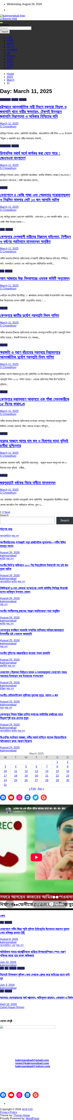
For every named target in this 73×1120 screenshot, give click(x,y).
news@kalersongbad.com (32, 1063)
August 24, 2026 (10, 724)
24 (5, 780)
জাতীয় (9, 37)
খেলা (9, 52)
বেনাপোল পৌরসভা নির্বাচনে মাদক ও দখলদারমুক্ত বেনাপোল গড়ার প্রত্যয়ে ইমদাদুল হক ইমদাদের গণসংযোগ (33, 674)
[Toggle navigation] (1, 22)
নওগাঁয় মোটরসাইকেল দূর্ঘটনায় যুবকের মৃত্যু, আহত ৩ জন (29, 695)
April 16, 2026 (8, 1004)
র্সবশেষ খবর (6, 529)
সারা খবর (12, 968)
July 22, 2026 (8, 962)
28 (46, 780)
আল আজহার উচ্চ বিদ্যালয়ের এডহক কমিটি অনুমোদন (35, 278)
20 (36, 775)
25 (15, 780)
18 (15, 775)
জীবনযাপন (11, 55)
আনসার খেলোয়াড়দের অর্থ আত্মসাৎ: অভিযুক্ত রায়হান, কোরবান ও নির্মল (36, 997)
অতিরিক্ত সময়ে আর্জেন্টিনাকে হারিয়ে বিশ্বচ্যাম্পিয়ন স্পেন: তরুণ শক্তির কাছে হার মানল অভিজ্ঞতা (33, 953)
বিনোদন (10, 59)
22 (57, 775)
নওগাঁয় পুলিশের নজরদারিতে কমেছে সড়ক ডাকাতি (25, 653)
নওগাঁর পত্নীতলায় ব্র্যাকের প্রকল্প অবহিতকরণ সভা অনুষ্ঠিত (30, 611)
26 (26, 780)
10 (5, 771)
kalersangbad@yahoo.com (32, 1066)
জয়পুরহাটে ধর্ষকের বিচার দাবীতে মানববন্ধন (28, 482)
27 (36, 780)
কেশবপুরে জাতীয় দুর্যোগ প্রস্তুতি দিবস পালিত (29, 315)
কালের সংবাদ (27, 1109)
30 (67, 780)
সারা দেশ (10, 46)
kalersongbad (8, 555)
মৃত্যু (2, 707)
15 (57, 771)
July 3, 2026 (7, 985)
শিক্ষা (9, 68)
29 (57, 780)
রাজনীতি (10, 43)
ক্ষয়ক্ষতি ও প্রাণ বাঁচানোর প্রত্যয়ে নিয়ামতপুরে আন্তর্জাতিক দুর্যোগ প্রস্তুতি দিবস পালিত (30, 354)
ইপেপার (10, 65)
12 (26, 771)
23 (67, 775)
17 (5, 775)
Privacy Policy (8, 1112)
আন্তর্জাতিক (12, 49)
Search (4, 24)
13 (36, 771)
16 (67, 771)
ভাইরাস (10, 62)
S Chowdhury (8, 126)
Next (7, 512)
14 (46, 771)
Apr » (41, 788)
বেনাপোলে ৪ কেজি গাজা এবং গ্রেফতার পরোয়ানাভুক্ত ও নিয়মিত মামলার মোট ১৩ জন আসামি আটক (35, 197)
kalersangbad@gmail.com (32, 1060)
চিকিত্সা (3, 688)
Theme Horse (21, 1115)
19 (26, 775)
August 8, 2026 (9, 939)
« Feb (32, 788)
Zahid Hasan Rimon (12, 1007)
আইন (2, 229)
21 (46, 775)
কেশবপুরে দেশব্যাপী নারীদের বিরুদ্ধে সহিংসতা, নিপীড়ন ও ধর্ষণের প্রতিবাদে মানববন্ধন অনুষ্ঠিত (35, 239)
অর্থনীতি (10, 40)
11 (15, 771)
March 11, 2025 (9, 123)
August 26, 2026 (10, 552)
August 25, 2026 (10, 640)
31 (5, 784)
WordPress (32, 1118)
